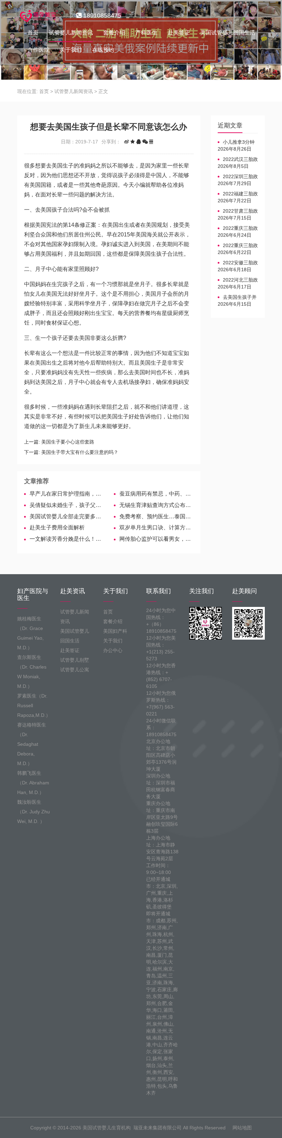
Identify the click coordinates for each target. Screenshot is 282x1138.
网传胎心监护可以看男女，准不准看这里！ (156, 539)
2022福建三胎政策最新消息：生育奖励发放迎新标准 (238, 194)
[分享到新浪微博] (126, 141)
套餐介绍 (114, 32)
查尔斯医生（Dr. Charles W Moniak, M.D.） (31, 671)
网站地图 (242, 1127)
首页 (33, 32)
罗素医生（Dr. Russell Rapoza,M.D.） (33, 705)
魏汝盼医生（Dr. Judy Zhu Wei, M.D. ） (33, 811)
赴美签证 (179, 32)
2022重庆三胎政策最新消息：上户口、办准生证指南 (238, 228)
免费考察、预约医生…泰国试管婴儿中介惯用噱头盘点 (156, 516)
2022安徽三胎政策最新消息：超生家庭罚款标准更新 (238, 263)
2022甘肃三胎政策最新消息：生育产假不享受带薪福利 (238, 211)
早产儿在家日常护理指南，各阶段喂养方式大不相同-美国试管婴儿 (67, 494)
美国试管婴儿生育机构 (107, 1127)
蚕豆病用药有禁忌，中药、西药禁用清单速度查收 (156, 494)
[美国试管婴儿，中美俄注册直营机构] (38, 15)
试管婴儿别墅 (74, 660)
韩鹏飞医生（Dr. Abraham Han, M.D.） (33, 782)
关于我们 (71, 50)
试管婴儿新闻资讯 (71, 32)
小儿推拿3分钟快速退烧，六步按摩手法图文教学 (237, 142)
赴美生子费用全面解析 (57, 527)
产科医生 (146, 32)
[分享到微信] (145, 141)
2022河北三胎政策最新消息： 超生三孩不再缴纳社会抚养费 (238, 280)
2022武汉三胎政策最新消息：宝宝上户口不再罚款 (238, 159)
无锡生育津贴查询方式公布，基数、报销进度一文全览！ (156, 505)
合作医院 (39, 50)
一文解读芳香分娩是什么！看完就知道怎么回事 (67, 539)
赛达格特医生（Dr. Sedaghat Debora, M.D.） (31, 744)
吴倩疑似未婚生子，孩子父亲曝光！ (67, 505)
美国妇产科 (115, 631)
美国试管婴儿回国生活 (227, 32)
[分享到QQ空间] (132, 141)
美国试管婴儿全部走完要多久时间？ (67, 516)
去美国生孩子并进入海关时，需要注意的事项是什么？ (237, 297)
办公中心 (112, 650)
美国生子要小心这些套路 (67, 442)
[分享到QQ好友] (138, 141)
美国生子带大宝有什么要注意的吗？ (79, 452)
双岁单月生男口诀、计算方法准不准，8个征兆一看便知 (156, 527)
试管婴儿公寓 (74, 669)
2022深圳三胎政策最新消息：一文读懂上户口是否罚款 (238, 177)
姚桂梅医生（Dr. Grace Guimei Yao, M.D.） (30, 633)
